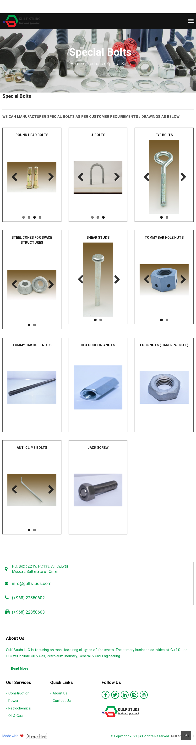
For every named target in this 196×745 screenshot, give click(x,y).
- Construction (17, 693)
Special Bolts (16, 96)
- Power (12, 700)
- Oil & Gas (14, 716)
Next (49, 177)
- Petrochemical (18, 708)
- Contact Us (60, 700)
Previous (14, 177)
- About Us (58, 693)
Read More (19, 668)
